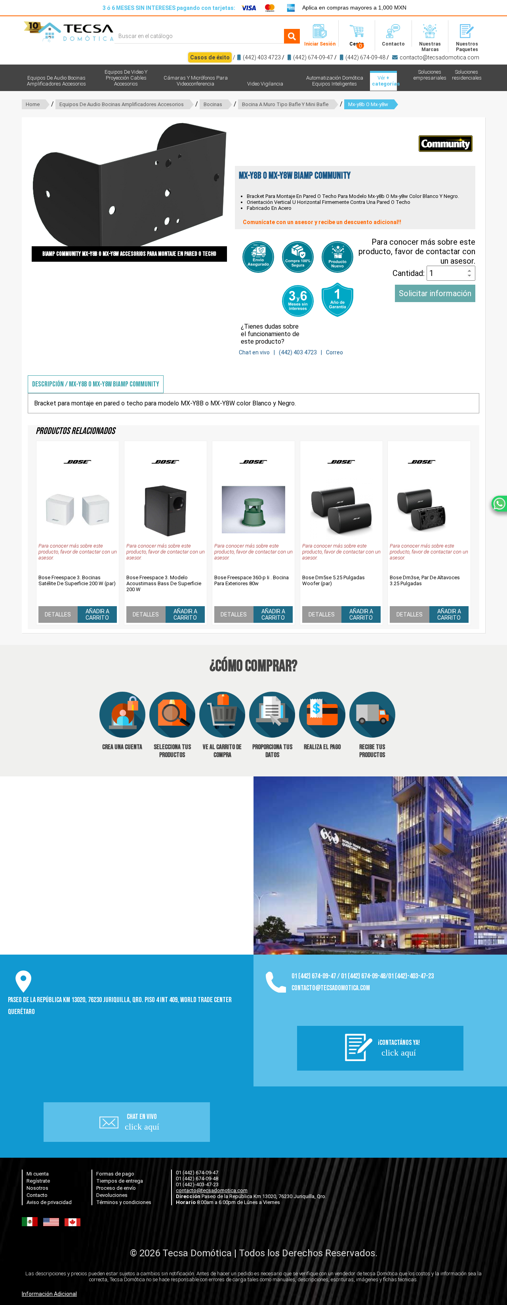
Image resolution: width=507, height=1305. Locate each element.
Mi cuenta (38, 1174)
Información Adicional (49, 1294)
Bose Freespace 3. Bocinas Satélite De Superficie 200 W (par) (77, 580)
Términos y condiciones (123, 1202)
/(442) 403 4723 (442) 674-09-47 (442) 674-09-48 (334, 57)
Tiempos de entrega (119, 1181)
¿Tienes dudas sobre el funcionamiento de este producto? (270, 334)
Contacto (37, 1195)
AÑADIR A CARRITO (97, 614)
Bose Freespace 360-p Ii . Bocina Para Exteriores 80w (251, 580)
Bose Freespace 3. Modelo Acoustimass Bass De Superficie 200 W (163, 583)
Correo (334, 352)
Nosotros (37, 1188)
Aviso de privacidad (49, 1202)
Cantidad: (410, 273)
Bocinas (213, 104)
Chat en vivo (254, 352)
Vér (384, 81)
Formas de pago (115, 1174)
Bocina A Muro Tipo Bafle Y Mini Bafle (285, 104)
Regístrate (38, 1181)
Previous (20, 192)
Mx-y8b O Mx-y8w (368, 104)
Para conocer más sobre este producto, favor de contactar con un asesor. (416, 251)
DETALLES (58, 614)
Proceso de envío (116, 1188)
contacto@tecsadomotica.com (439, 57)
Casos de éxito (210, 57)
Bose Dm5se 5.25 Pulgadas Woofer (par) (333, 580)
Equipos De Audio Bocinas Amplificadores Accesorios (121, 104)
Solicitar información (435, 293)
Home (33, 104)
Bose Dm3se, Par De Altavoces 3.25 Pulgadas (425, 580)
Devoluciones (112, 1195)
